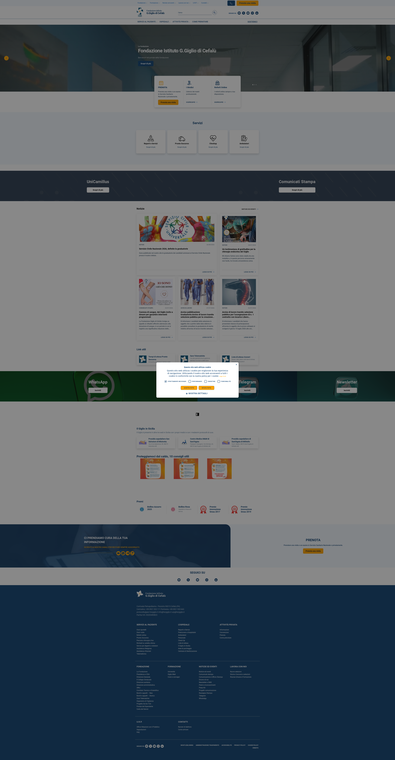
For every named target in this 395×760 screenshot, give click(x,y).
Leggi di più (222, 376)
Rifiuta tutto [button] (206, 388)
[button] (197, 393)
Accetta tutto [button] (189, 388)
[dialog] (197, 380)
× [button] (236, 364)
